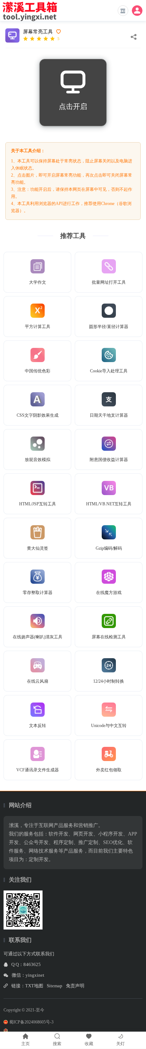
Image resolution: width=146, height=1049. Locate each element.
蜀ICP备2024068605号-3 (31, 1022)
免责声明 (75, 985)
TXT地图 (34, 985)
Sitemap (54, 985)
